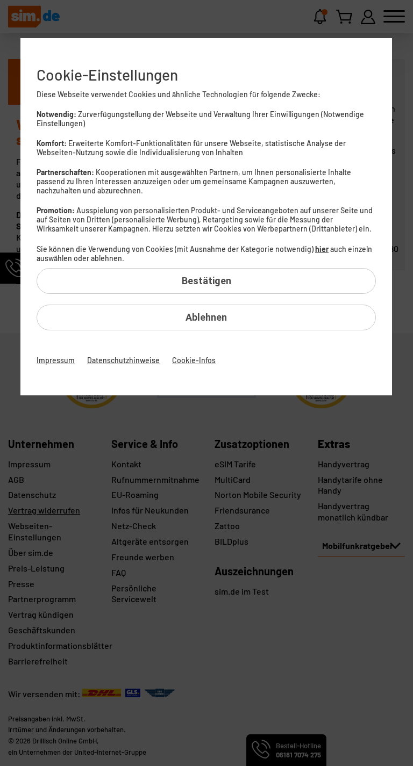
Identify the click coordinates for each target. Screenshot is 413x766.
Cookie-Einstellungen (107, 75)
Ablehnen (206, 317)
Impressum (56, 360)
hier (322, 249)
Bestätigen (206, 280)
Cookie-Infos (194, 360)
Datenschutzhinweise (123, 360)
